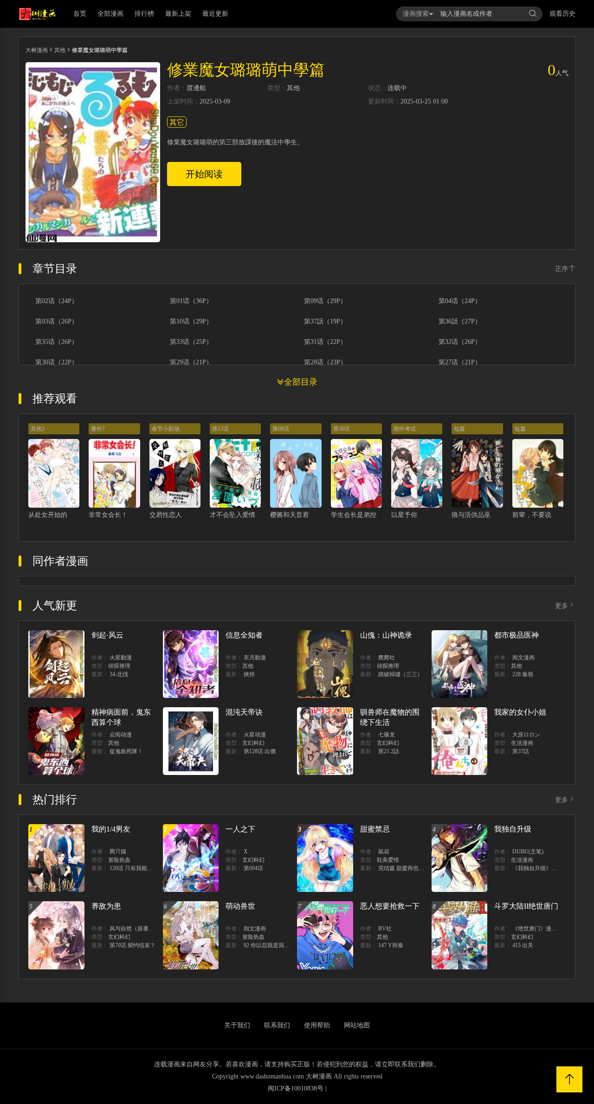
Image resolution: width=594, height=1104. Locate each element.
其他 (59, 50)
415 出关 (522, 945)
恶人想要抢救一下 (390, 906)
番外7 (98, 429)
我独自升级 (512, 829)
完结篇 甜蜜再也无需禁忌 (409, 868)
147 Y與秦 (390, 945)
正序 (561, 268)
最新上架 (178, 13)
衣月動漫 (255, 657)
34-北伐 (119, 674)
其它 (176, 122)
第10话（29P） (191, 321)
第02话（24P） (56, 301)
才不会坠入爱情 (232, 514)
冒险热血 (119, 860)
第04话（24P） (460, 301)
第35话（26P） (56, 342)
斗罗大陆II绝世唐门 (526, 906)
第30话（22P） (56, 362)
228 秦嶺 (522, 674)
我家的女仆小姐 (520, 712)
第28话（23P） (325, 362)
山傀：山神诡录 (386, 635)
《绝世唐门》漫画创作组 (543, 928)
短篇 (459, 429)
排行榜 (144, 13)
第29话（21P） (191, 362)
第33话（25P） (191, 342)
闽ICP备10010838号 (295, 1088)
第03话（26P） (56, 321)
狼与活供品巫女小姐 (481, 514)
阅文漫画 (523, 657)
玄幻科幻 (253, 743)
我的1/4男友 (110, 829)
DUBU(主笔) (527, 851)
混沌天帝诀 (244, 712)
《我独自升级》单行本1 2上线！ (552, 868)
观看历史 (562, 13)
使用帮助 (317, 1025)
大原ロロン (526, 734)
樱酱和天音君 (289, 514)
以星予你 (404, 514)
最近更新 (215, 13)
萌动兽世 (240, 906)
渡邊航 (196, 88)
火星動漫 (121, 657)
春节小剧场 (166, 429)
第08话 (280, 429)
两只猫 (118, 851)
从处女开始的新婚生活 (60, 514)
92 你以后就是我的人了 (272, 945)
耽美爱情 (388, 860)
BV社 (385, 928)
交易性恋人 (165, 514)
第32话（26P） (460, 342)
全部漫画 (110, 13)
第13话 (220, 429)
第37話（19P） (325, 321)
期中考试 (405, 429)
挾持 (249, 674)
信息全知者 (244, 635)
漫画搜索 (416, 13)
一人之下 (240, 829)
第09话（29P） (325, 301)
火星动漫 (255, 734)
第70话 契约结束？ (132, 945)
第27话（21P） (460, 362)
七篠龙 (386, 734)
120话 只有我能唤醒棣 (137, 868)
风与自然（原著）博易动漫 (143, 928)
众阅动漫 (121, 734)
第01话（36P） (191, 301)
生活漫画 (522, 743)
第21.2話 (388, 751)
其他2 (38, 429)
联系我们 (277, 1025)
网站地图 (357, 1025)
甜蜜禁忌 (375, 829)
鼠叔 (383, 851)
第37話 (520, 751)
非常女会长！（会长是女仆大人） (137, 514)
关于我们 (237, 1025)
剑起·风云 (107, 635)
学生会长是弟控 (353, 514)
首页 (79, 13)
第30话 (341, 429)
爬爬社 (386, 657)
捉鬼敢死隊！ (126, 751)
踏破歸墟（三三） (400, 674)
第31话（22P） (325, 342)
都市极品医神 (516, 635)
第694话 (253, 868)
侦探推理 (119, 666)
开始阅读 (204, 174)
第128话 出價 (260, 751)
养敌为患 (106, 906)
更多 (561, 605)
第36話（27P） (460, 321)
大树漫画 (37, 50)
